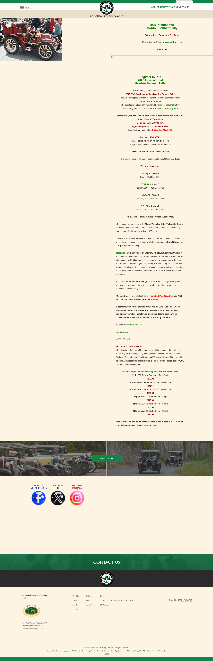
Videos (88, 600)
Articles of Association (159, 651)
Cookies (81, 651)
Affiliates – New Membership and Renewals (116, 600)
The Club (76, 596)
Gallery (88, 596)
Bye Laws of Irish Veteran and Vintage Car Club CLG (132, 651)
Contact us (90, 605)
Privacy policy (109, 651)
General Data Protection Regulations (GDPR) (62, 651)
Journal (75, 609)
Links (102, 596)
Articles (75, 605)
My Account (104, 605)
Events (75, 600)
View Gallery (107, 458)
